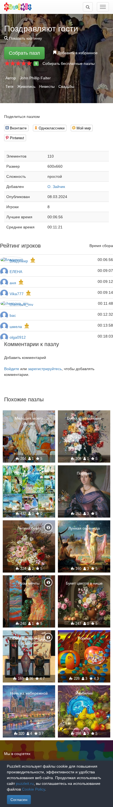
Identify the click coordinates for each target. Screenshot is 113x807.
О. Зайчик (56, 186)
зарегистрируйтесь (45, 369)
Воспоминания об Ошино (29, 640)
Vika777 (17, 294)
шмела (16, 326)
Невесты (47, 86)
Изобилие (84, 693)
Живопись (26, 86)
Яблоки (84, 638)
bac (13, 315)
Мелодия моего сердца (29, 420)
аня (13, 283)
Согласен (18, 799)
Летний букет (29, 528)
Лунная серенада (84, 528)
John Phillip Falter (35, 78)
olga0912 (18, 337)
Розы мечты (28, 583)
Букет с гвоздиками (84, 418)
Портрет (84, 473)
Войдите (11, 369)
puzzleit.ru (25, 783)
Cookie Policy (33, 789)
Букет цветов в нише (84, 583)
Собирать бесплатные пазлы (69, 63)
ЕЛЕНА (16, 271)
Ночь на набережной (29, 693)
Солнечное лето (29, 473)
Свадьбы (66, 86)
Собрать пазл (24, 53)
